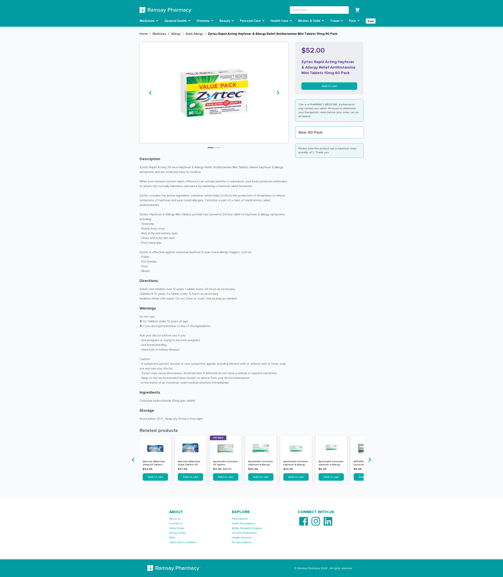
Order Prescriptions (244, 523)
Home (144, 34)
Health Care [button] (280, 21)
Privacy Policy (177, 533)
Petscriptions (240, 518)
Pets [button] (353, 21)
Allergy (176, 34)
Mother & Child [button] (309, 21)
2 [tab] (218, 147)
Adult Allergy (194, 34)
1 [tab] (211, 147)
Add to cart (329, 86)
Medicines (159, 34)
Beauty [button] (225, 21)
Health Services (242, 537)
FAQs (172, 537)
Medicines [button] (147, 21)
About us (174, 518)
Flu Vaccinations (242, 542)
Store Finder (176, 528)
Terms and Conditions (182, 542)
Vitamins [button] (203, 21)
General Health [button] (176, 21)
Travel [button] (335, 21)
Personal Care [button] (251, 21)
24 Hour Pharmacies (244, 533)
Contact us (176, 523)
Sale (370, 21)
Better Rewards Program (247, 528)
